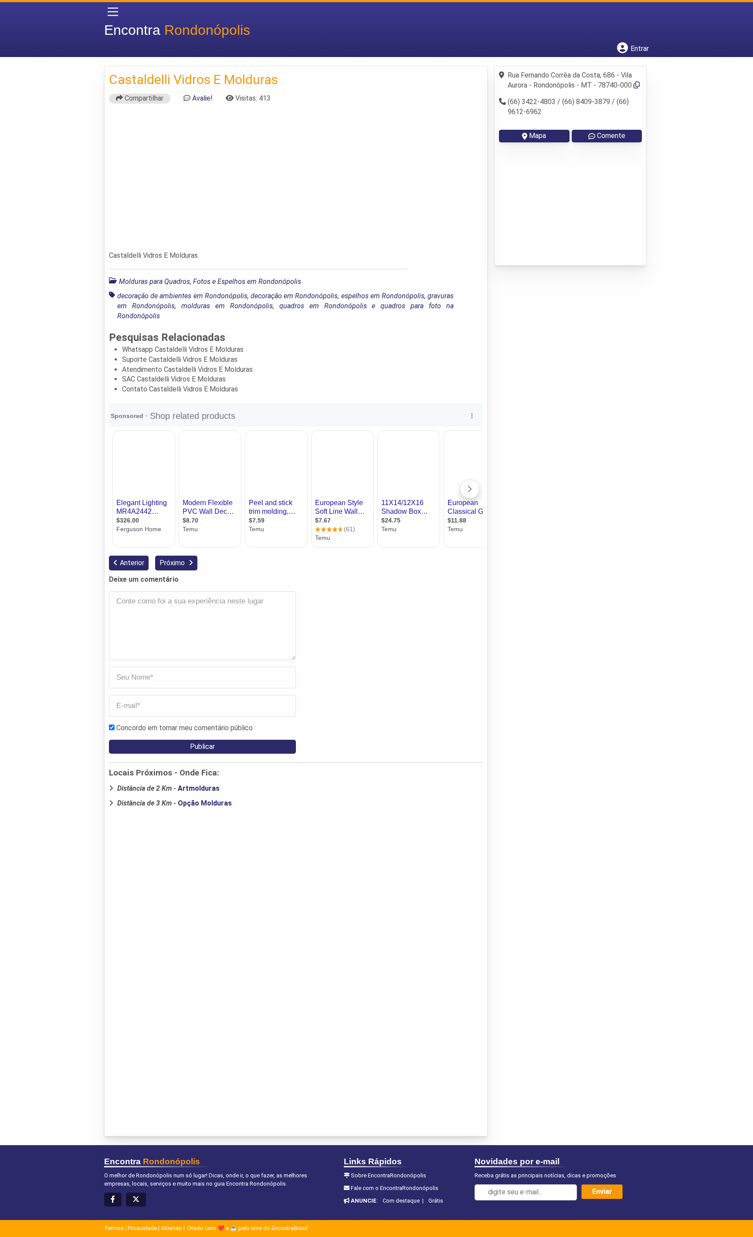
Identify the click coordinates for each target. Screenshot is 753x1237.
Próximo (173, 563)
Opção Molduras (205, 803)
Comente (611, 135)
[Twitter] (136, 1200)
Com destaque (401, 1200)
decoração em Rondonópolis (294, 296)
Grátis (435, 1200)
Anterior (132, 563)
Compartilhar (143, 98)
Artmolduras (199, 788)
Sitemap (171, 1228)
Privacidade (142, 1228)
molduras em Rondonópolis (227, 306)
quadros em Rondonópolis (323, 306)
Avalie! (202, 98)
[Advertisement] (296, 181)
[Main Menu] (113, 11)
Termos (114, 1228)
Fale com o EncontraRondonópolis (394, 1188)
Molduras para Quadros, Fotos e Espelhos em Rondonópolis (210, 281)
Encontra (177, 30)
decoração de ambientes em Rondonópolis (182, 296)
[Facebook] (113, 1200)
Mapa (537, 135)
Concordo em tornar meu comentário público (184, 728)
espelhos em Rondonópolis (382, 296)
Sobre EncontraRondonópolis (388, 1175)
